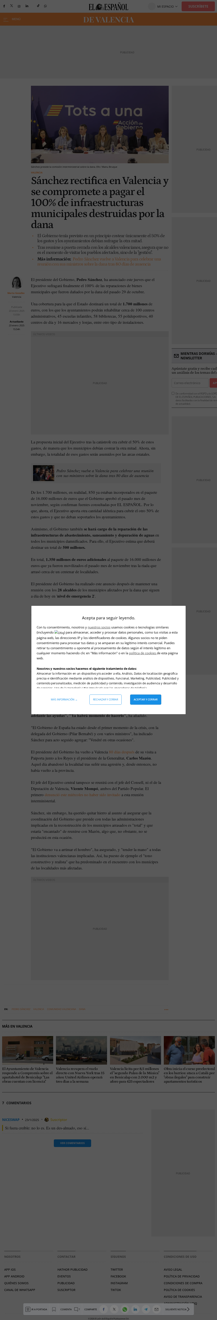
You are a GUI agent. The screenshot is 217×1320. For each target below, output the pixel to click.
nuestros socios (99, 627)
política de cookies (143, 653)
